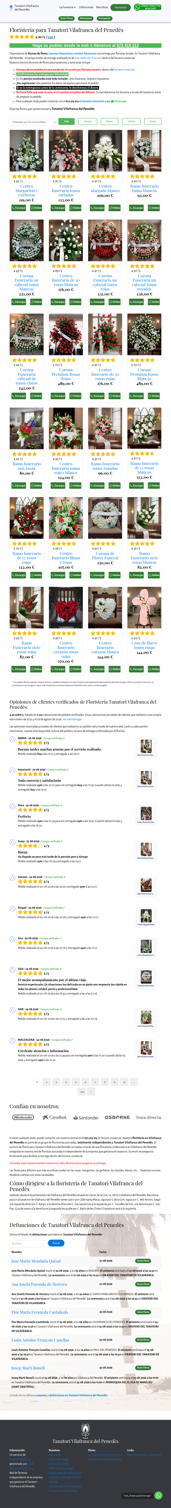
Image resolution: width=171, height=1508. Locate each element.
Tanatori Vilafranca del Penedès (27, 7)
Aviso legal (55, 1454)
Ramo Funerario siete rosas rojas (26, 647)
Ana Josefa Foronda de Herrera (39, 1284)
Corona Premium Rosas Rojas (66, 374)
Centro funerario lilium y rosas (66, 557)
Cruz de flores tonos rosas (144, 645)
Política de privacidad (61, 1468)
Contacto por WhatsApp (63, 1490)
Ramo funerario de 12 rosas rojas (27, 557)
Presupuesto (104, 18)
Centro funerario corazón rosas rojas (65, 649)
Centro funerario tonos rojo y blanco (66, 468)
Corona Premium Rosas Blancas (144, 374)
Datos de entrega (59, 1459)
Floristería (120, 7)
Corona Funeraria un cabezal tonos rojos (105, 282)
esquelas (41, 1395)
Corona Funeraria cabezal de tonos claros (27, 376)
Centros (131, 121)
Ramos (109, 121)
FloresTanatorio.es (20, 1459)
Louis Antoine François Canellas (40, 1340)
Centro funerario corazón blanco (105, 647)
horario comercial (124, 69)
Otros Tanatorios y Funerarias (144, 1454)
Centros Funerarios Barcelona (105, 1459)
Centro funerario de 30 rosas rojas (105, 374)
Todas (66, 121)
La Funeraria (66, 7)
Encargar (20, 207)
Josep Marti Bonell (28, 1367)
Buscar (56, 1242)
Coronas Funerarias (60, 53)
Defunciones (86, 7)
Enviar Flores (67, 18)
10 (124, 1082)
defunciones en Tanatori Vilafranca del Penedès (78, 1395)
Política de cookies (59, 1463)
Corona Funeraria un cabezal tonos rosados (144, 282)
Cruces (153, 121)
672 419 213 (128, 45)
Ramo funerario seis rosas (27, 465)
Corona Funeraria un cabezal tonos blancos (27, 282)
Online (38, 207)
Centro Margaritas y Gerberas (26, 190)
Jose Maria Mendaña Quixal (36, 1261)
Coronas (88, 121)
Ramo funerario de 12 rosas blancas (144, 467)
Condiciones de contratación (65, 1472)
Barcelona (102, 7)
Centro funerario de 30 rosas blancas (66, 280)
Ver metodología (72, 719)
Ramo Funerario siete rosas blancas (144, 557)
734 (82, 1091)
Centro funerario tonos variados (66, 190)
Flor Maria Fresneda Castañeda (40, 1312)
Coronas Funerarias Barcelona (105, 1454)
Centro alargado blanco (105, 188)
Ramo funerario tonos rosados (105, 465)
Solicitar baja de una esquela (65, 1486)
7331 (51, 37)
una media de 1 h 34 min (88, 58)
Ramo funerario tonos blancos (144, 188)
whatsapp (120, 101)
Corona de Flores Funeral (105, 555)
